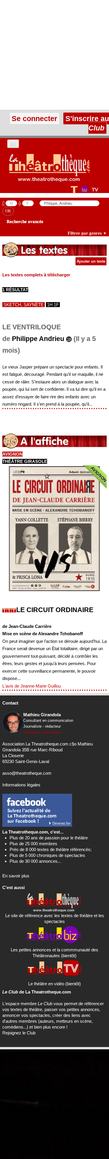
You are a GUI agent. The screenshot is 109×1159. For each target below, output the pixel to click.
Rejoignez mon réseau (42, 732)
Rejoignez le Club (18, 1032)
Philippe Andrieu (38, 338)
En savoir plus (15, 875)
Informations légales (21, 784)
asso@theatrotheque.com (26, 773)
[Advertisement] (54, 55)
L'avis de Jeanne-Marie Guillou (31, 685)
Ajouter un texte (91, 261)
